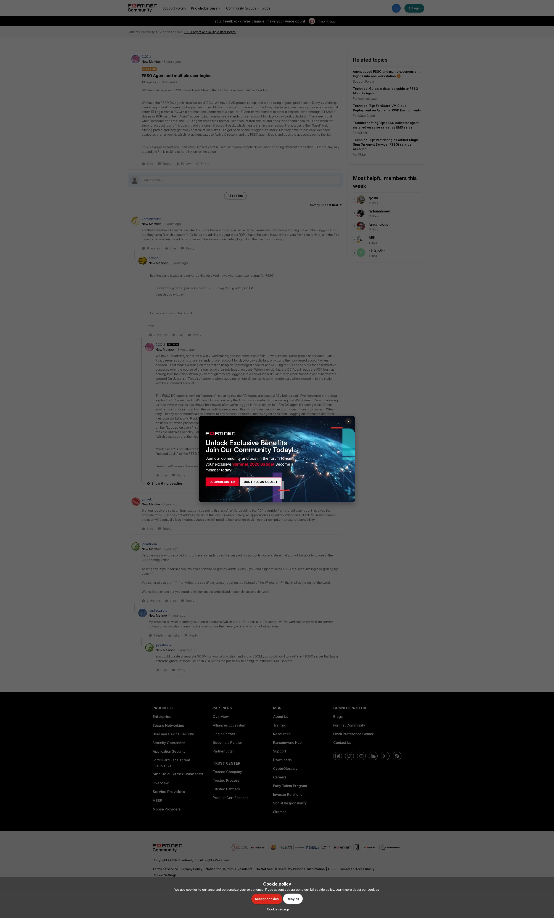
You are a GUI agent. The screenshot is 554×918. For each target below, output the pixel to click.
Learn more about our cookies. (358, 889)
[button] (277, 909)
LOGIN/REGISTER (222, 482)
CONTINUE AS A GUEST (261, 482)
